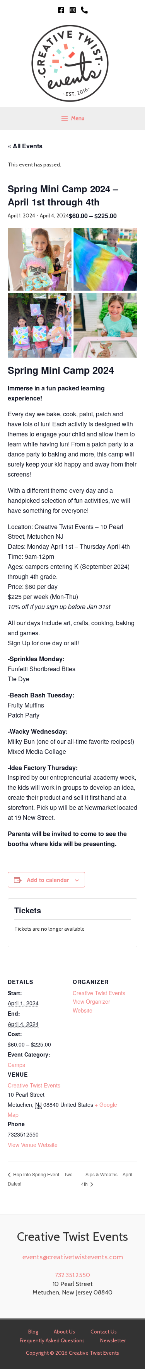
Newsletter (113, 1340)
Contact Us (103, 1331)
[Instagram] (72, 10)
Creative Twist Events (34, 1085)
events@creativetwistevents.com (72, 1256)
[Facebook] (61, 10)
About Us (64, 1331)
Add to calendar (48, 880)
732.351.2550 (72, 1275)
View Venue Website (33, 1144)
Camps (16, 1065)
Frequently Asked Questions (52, 1340)
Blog (33, 1331)
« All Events (25, 145)
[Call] (84, 10)
